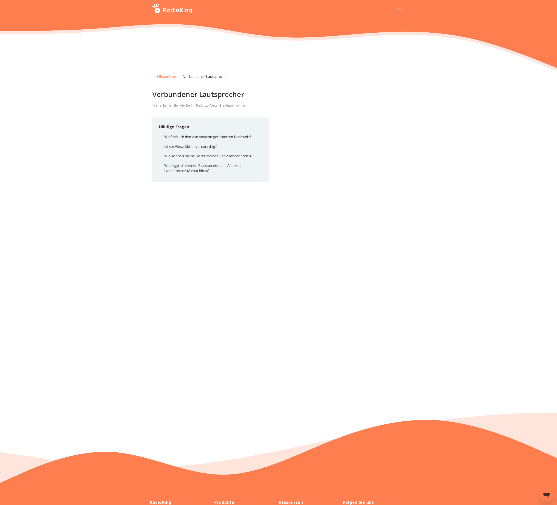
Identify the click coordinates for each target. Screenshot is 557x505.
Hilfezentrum (166, 76)
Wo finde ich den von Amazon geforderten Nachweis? (207, 136)
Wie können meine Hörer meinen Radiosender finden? (208, 156)
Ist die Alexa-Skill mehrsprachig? (190, 146)
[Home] (172, 12)
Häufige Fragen (174, 126)
